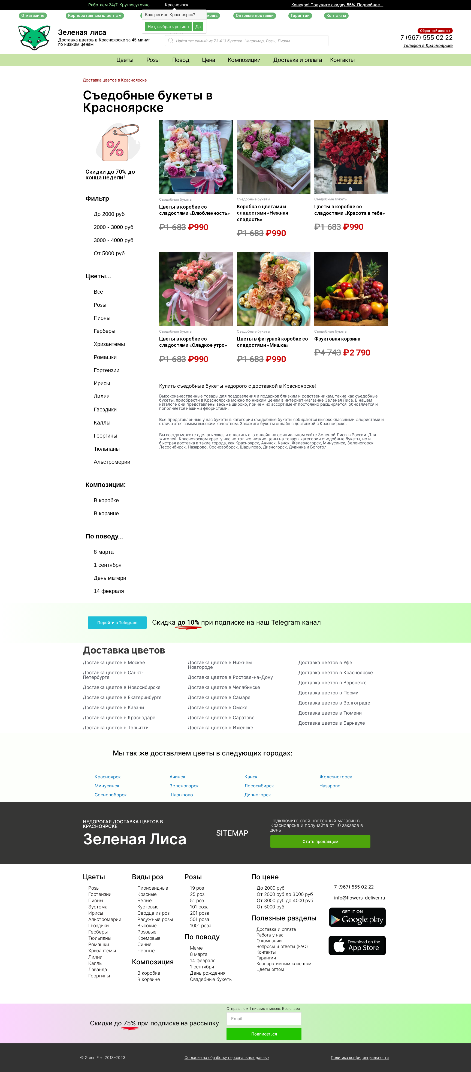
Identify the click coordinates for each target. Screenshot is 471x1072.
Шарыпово (181, 794)
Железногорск (335, 776)
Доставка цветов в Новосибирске (122, 687)
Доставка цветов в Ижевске (220, 727)
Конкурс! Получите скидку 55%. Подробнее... (337, 4)
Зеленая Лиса (135, 839)
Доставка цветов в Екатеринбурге (122, 697)
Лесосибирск (259, 785)
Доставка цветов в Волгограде (334, 703)
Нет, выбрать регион (168, 26)
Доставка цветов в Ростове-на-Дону (230, 677)
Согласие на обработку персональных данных (227, 1057)
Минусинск (107, 785)
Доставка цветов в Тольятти (116, 727)
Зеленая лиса (82, 32)
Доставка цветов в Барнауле (331, 723)
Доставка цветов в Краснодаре (119, 717)
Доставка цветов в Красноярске (335, 672)
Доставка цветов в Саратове (221, 717)
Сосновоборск (111, 794)
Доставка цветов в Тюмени (330, 713)
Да (198, 26)
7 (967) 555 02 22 (426, 37)
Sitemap (232, 833)
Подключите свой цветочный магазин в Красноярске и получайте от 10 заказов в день (316, 825)
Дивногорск (257, 794)
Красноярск (176, 5)
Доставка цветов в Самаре (219, 697)
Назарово (329, 785)
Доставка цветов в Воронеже (332, 682)
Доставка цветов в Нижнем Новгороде (220, 665)
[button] (33, 16)
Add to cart (323, 241)
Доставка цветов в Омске (217, 707)
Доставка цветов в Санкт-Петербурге (113, 675)
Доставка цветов (124, 650)
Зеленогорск (184, 785)
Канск (251, 776)
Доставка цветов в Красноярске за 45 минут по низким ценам (104, 42)
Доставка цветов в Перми (328, 692)
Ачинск (177, 776)
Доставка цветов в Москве (114, 662)
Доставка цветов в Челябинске (224, 687)
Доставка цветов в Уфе (325, 662)
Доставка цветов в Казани (113, 707)
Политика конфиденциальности (360, 1057)
